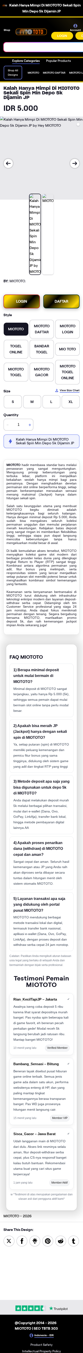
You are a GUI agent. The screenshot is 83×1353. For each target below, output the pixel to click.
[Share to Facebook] (21, 1241)
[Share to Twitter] (9, 1241)
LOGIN (62, 36)
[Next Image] (74, 163)
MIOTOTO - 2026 (17, 1216)
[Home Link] (31, 31)
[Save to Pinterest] (47, 1241)
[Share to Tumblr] (73, 1241)
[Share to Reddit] (60, 1241)
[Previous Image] (8, 163)
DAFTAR (61, 301)
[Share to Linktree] (34, 1241)
